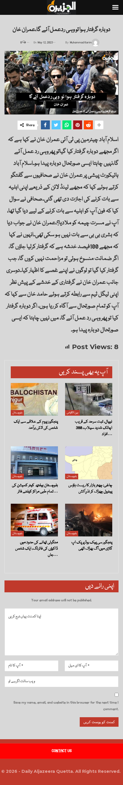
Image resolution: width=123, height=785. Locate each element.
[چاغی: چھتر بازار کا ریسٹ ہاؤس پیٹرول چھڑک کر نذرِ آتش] (88, 462)
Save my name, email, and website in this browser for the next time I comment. (66, 706)
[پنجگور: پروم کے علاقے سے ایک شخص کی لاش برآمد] (34, 399)
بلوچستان (17, 413)
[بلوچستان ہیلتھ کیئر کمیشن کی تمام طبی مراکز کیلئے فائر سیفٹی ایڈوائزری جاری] (34, 462)
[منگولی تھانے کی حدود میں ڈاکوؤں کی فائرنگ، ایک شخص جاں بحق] (34, 520)
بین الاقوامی (72, 413)
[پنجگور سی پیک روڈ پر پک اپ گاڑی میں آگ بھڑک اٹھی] (88, 520)
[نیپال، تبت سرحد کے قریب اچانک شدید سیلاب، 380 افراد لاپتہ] (88, 399)
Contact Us (62, 751)
